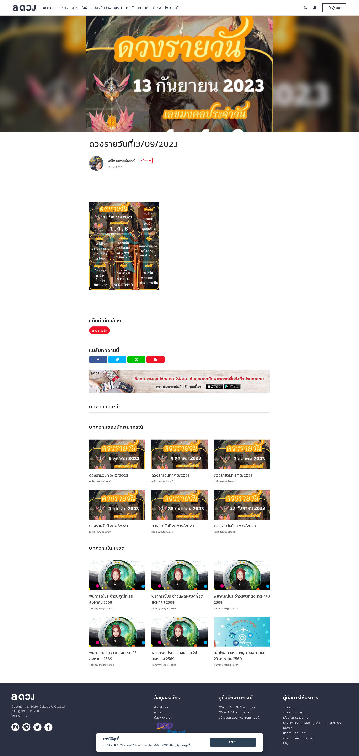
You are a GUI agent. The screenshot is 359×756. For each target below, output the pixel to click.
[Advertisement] (179, 186)
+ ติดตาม (145, 160)
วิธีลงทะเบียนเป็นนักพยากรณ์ (237, 707)
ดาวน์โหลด (133, 7)
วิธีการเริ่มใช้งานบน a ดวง (235, 712)
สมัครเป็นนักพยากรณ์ (107, 7)
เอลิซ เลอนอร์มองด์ (121, 160)
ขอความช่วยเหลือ (294, 733)
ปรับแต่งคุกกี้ (182, 745)
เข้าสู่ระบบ (334, 7)
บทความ (48, 7)
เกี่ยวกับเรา (161, 707)
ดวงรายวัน (99, 330)
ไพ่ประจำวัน (173, 7)
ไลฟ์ (84, 7)
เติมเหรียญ (153, 7)
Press (158, 712)
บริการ (63, 7)
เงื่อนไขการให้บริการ (295, 717)
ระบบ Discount (293, 712)
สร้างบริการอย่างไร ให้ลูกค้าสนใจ (239, 717)
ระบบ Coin (290, 707)
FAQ (286, 743)
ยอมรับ (233, 742)
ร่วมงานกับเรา (163, 717)
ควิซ (74, 7)
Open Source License (298, 738)
